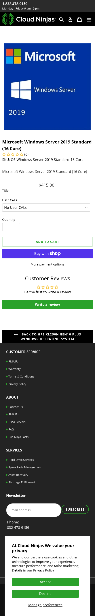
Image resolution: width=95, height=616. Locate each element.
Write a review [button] (47, 304)
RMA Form (15, 361)
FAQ (11, 429)
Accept (45, 581)
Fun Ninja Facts (18, 437)
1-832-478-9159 (14, 3)
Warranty (14, 369)
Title (5, 190)
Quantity (8, 219)
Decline (45, 593)
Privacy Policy (43, 570)
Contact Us (15, 407)
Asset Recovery (18, 475)
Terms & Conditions (21, 376)
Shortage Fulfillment (21, 482)
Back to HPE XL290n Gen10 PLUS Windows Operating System (51, 336)
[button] (13, 154)
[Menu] (89, 19)
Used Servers (16, 422)
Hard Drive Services (21, 460)
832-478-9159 (18, 527)
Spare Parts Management (25, 467)
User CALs (9, 200)
